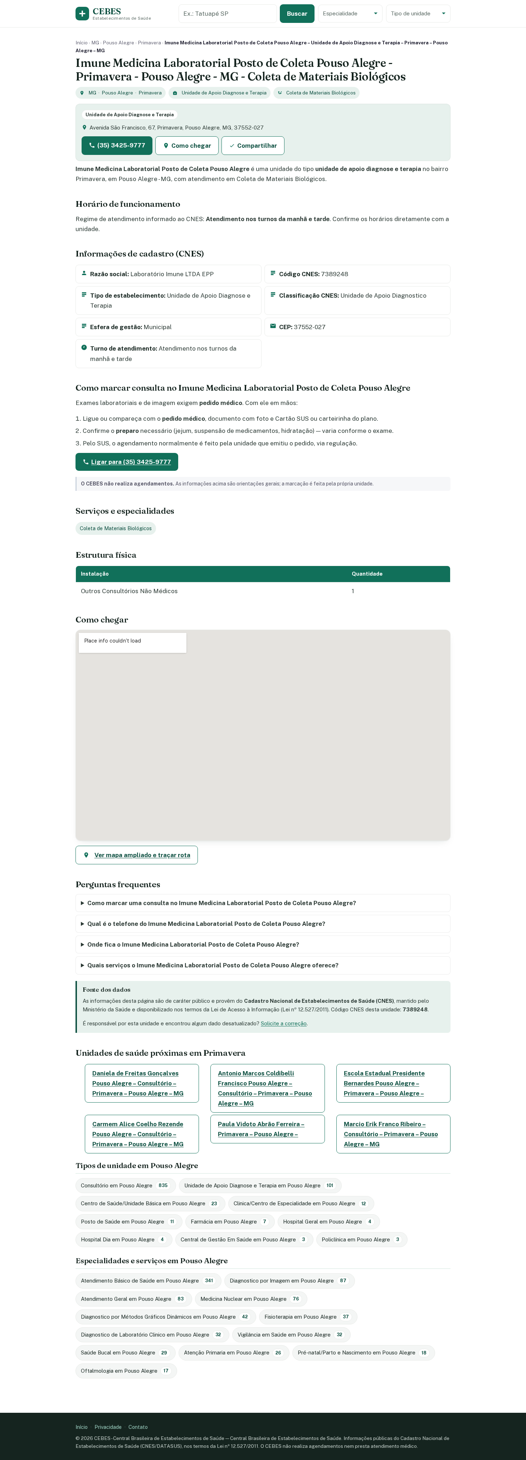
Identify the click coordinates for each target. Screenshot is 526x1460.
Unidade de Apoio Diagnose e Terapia (224, 93)
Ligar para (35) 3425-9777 (131, 461)
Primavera (149, 42)
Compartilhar (257, 145)
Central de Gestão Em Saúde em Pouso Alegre (243, 1239)
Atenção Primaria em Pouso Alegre (232, 1352)
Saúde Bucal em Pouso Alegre (124, 1352)
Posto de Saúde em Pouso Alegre (127, 1222)
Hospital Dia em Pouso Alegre (122, 1239)
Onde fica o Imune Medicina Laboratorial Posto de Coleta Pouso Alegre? (193, 944)
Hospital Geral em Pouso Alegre (327, 1222)
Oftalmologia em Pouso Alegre (125, 1371)
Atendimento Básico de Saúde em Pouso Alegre (147, 1281)
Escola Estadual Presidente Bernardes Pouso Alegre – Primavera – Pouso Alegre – (384, 1083)
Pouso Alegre (118, 42)
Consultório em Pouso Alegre (124, 1185)
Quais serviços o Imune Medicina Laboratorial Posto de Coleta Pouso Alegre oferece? (213, 965)
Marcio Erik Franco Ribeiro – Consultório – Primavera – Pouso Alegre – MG (391, 1134)
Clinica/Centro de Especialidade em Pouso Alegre (300, 1203)
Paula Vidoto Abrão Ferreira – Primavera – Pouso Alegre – (261, 1129)
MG (95, 42)
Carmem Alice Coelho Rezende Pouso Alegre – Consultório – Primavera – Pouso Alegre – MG (138, 1134)
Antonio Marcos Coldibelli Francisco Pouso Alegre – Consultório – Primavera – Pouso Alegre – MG (265, 1088)
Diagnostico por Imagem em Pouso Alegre (288, 1281)
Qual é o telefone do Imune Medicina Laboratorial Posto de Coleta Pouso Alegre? (206, 923)
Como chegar (191, 145)
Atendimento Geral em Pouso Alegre (132, 1299)
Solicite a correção (284, 1023)
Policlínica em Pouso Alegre (360, 1239)
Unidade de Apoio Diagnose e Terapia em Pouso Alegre (258, 1185)
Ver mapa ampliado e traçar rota (142, 855)
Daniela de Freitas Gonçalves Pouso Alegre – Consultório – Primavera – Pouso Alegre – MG (138, 1083)
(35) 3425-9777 (121, 145)
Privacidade (108, 1427)
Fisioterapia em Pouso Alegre (306, 1317)
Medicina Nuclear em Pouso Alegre (249, 1299)
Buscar (297, 13)
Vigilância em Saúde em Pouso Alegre (290, 1335)
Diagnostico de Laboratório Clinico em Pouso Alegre (151, 1335)
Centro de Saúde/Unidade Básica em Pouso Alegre (149, 1203)
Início (82, 42)
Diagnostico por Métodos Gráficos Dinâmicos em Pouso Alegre (164, 1317)
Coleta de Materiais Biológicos (321, 93)
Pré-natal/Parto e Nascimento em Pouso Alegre (362, 1352)
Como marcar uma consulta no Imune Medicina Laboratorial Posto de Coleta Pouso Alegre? (221, 903)
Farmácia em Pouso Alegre (228, 1222)
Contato (138, 1427)
